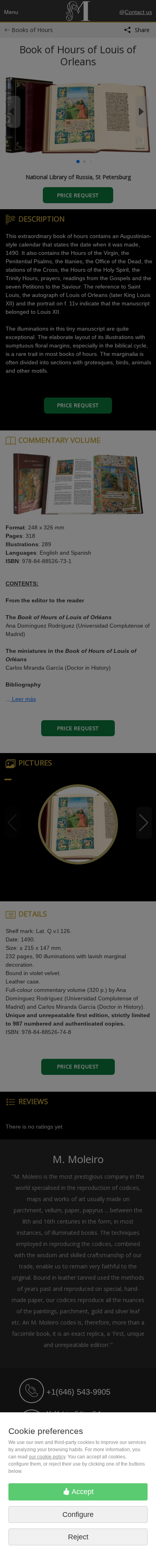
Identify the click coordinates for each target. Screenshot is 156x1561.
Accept (82, 1492)
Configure (78, 1515)
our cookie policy (47, 1457)
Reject (78, 1537)
